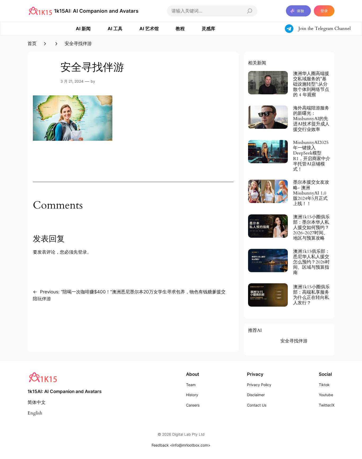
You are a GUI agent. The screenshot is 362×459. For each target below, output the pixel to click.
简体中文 (37, 402)
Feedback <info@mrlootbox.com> (181, 445)
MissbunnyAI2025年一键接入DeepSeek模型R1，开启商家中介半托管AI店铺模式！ (311, 156)
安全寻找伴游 (293, 341)
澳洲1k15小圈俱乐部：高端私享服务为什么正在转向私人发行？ (311, 295)
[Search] (249, 11)
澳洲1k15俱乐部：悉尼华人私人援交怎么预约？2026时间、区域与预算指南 (311, 262)
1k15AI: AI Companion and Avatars (96, 11)
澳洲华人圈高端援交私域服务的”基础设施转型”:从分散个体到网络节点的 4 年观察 (311, 84)
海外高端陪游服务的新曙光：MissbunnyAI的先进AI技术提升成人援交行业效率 (311, 118)
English (35, 413)
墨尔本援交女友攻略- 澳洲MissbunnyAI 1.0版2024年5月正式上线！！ (311, 193)
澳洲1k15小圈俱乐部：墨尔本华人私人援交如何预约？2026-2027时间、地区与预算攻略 (311, 227)
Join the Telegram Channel (324, 28)
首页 (32, 44)
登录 (324, 10)
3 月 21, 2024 (71, 81)
